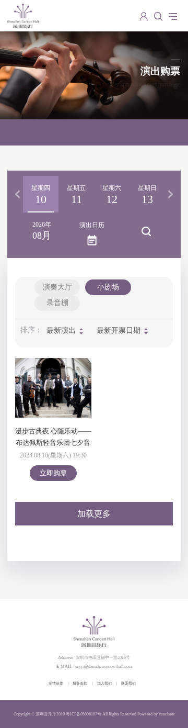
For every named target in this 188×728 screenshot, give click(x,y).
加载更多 (94, 513)
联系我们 (128, 683)
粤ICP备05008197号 (83, 714)
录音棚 (57, 303)
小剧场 (108, 287)
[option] (40, 194)
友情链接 (56, 683)
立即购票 (53, 473)
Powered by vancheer (156, 714)
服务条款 (80, 683)
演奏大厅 (57, 287)
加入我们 (104, 683)
